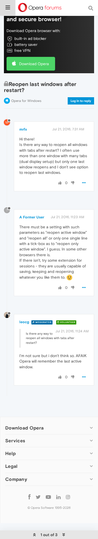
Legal (11, 466)
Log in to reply (81, 101)
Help (10, 453)
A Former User (31, 217)
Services (15, 440)
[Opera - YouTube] (48, 497)
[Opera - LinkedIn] (58, 497)
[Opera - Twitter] (38, 497)
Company (16, 479)
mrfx (23, 129)
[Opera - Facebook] (29, 497)
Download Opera (34, 64)
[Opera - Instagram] (68, 497)
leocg (24, 322)
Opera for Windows (26, 101)
